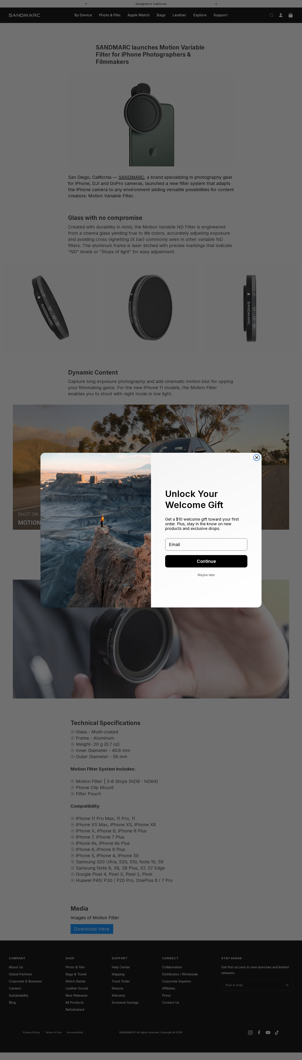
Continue (206, 561)
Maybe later (206, 575)
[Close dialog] (257, 458)
